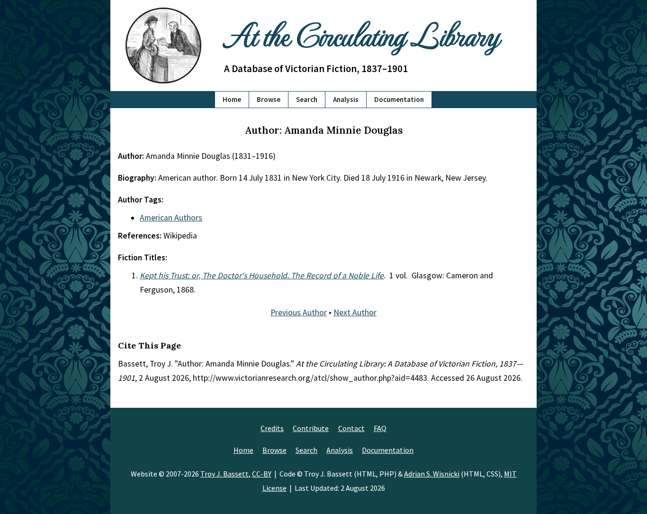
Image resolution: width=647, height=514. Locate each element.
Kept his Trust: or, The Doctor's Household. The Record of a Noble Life (262, 275)
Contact (351, 428)
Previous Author (298, 312)
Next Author (355, 312)
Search (306, 99)
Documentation (399, 99)
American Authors (171, 217)
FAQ (380, 428)
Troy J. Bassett (224, 473)
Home (232, 99)
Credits (272, 428)
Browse (268, 99)
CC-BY (261, 473)
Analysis (346, 99)
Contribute (311, 428)
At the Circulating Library (361, 34)
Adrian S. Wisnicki (431, 473)
